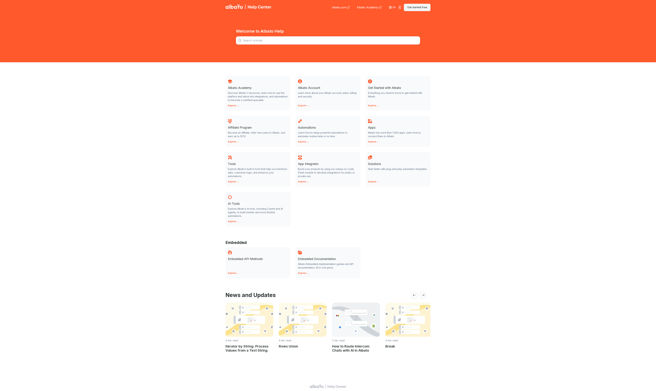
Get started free (417, 7)
